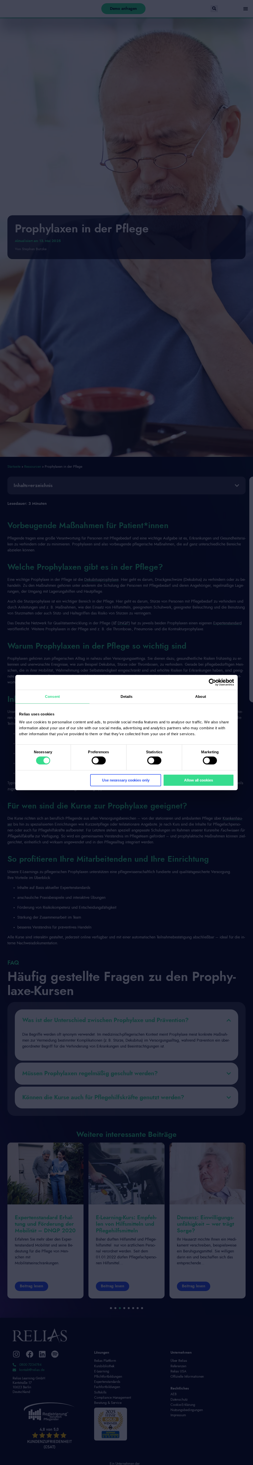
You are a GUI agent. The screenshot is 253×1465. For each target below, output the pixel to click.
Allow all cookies (198, 780)
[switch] (99, 760)
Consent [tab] (52, 696)
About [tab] (200, 696)
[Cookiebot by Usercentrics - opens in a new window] (212, 682)
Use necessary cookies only (125, 780)
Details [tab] (127, 696)
